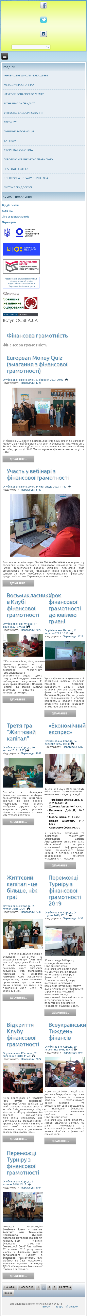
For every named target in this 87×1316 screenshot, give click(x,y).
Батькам (10, 140)
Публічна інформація (19, 131)
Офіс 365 (7, 210)
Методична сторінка (19, 84)
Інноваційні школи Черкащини (26, 75)
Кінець (8, 1292)
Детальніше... (18, 459)
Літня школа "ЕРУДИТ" (19, 103)
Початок (9, 1286)
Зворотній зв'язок (67, 1306)
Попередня (26, 1286)
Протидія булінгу (16, 168)
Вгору (46, 1306)
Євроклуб (10, 122)
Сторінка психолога (18, 150)
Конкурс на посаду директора (26, 178)
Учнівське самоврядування (23, 112)
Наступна (65, 1286)
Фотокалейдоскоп (18, 187)
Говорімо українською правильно (28, 159)
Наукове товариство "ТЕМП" (24, 94)
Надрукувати (11, 629)
